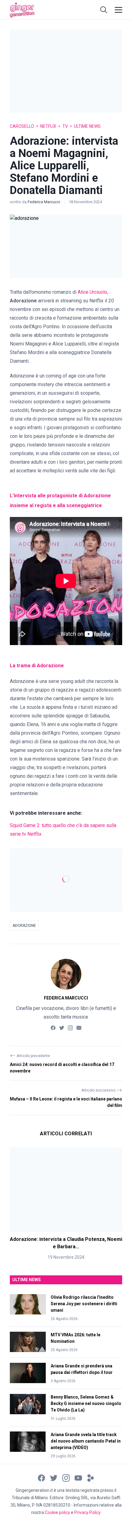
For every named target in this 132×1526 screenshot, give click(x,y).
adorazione (24, 925)
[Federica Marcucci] (66, 974)
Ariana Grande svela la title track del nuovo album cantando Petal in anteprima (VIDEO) (86, 1441)
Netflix (48, 126)
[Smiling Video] (90, 1477)
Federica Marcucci (44, 202)
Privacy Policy (87, 1512)
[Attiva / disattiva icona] (103, 9)
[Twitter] (61, 1027)
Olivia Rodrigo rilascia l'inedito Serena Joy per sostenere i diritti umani (84, 1304)
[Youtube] (78, 1477)
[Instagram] (70, 1027)
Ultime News (87, 126)
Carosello (22, 126)
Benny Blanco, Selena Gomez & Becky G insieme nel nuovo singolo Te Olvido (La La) (86, 1403)
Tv (65, 126)
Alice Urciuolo (92, 292)
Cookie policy (57, 1512)
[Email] (78, 1027)
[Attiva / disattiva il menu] (118, 9)
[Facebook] (53, 1027)
